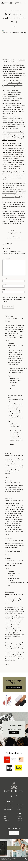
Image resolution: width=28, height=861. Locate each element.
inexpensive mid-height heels (11, 197)
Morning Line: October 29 (14, 233)
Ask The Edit (8, 10)
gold (15, 168)
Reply (7, 340)
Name (4, 279)
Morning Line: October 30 (13, 238)
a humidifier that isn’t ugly (13, 223)
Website (4, 290)
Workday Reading (18, 10)
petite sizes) (11, 191)
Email (4, 284)
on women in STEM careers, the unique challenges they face (13, 62)
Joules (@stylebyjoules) (15, 395)
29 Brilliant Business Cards (12, 143)
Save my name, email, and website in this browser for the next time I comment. (13, 299)
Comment (6, 259)
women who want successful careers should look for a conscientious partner (13, 177)
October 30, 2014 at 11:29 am (14, 560)
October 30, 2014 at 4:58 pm (14, 594)
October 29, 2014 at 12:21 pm (14, 318)
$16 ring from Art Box (9, 140)
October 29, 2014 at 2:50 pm (14, 540)
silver (20, 168)
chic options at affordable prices (12, 156)
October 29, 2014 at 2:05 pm (14, 500)
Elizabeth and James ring (15, 132)
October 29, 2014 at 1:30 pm (14, 483)
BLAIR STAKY (11, 859)
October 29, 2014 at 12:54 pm (14, 455)
